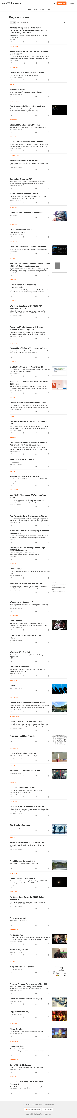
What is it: (13, 638)
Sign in (71, 3)
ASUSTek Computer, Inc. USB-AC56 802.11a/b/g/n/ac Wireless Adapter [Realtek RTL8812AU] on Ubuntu (29, 30)
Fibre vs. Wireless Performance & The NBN (28, 984)
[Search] (50, 3)
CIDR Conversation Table (21, 230)
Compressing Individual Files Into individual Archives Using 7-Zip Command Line (29, 443)
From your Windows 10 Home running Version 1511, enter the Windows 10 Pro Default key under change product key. (29, 427)
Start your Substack (33, 1109)
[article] (38, 35)
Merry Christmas (17, 1029)
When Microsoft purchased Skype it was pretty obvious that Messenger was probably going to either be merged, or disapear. (29, 810)
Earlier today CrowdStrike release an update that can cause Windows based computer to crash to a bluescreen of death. (29, 145)
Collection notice (49, 1105)
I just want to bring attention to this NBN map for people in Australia (29, 164)
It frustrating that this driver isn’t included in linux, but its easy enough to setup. (28, 36)
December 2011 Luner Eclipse (22, 878)
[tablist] (19, 22)
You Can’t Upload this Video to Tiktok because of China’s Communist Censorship (30, 265)
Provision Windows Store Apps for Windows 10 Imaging (29, 382)
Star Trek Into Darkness (20, 825)
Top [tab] (18, 22)
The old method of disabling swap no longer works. (26, 75)
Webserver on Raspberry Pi (22, 602)
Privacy (35, 1105)
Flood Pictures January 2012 (22, 861)
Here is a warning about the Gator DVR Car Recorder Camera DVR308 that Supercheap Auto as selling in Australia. (29, 706)
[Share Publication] (54, 3)
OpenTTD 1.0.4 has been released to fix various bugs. (27, 1067)
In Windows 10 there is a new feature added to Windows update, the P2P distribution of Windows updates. (28, 587)
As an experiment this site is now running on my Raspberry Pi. (29, 605)
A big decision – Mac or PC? (22, 967)
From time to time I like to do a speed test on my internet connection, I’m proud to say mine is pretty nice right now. (29, 1050)
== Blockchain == (15, 462)
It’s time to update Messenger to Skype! (27, 806)
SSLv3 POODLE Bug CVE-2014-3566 (26, 635)
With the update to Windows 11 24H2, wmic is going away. (29, 127)
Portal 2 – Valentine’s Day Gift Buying (26, 999)
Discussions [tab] (24, 22)
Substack (29, 1114)
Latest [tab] (13, 22)
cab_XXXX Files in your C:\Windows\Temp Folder (28, 496)
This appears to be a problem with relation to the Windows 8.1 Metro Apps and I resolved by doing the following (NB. (29, 537)
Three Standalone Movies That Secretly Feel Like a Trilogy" (29, 52)
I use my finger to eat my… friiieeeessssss (28, 212)
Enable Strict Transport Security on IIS (26, 367)
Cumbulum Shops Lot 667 (21, 179)
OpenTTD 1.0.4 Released (20, 1065)
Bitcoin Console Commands (22, 459)
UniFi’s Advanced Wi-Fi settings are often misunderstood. (28, 249)
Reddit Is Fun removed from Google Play (27, 842)
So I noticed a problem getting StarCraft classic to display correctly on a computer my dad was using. (28, 110)
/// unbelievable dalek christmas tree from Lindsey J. (27, 1032)
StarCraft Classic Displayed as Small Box (27, 106)
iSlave (12, 685)
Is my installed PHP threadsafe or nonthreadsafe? (24, 286)
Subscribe (61, 3)
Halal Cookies (16, 621)
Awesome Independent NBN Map (24, 160)
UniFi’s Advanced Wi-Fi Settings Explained (28, 246)
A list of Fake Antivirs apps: (18, 921)
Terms (41, 1105)
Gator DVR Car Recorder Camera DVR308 (28, 703)
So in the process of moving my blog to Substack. (26, 92)
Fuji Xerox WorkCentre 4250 (22, 788)
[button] (29, 9)
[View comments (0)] (23, 42)
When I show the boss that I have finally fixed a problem (28, 756)
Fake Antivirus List (18, 918)
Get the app (48, 1109)
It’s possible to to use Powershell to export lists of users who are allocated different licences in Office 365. (29, 352)
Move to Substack (17, 89)
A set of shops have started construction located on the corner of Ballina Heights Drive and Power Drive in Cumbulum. (27, 183)
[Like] (11, 42)
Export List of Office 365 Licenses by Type (28, 348)
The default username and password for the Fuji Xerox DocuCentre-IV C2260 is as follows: (27, 903)
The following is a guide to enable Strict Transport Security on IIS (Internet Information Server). (30, 370)
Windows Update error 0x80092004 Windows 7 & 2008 (26, 307)
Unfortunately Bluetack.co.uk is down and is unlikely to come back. (29, 572)
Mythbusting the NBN (19, 949)
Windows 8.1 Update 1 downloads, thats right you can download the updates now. (27, 670)
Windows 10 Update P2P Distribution (26, 583)
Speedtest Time (16, 1046)
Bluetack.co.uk (16, 569)
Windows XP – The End (20, 652)
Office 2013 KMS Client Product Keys (26, 721)
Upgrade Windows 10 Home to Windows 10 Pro (28, 422)
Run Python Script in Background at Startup (29, 516)
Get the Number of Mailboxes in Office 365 (28, 403)
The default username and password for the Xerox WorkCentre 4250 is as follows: (26, 791)
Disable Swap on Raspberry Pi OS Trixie (27, 72)
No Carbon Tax (16, 935)
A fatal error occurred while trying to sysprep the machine (29, 532)
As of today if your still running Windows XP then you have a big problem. (29, 656)
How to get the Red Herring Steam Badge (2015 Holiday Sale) (27, 549)
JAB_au (17, 39)
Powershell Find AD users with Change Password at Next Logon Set (26, 328)
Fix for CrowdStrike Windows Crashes (26, 142)
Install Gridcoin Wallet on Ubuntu (24, 194)
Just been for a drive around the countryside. (24, 864)
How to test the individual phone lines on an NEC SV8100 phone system (28, 480)
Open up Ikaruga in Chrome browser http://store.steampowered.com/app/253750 (24, 554)
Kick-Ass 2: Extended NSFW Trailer (25, 770)
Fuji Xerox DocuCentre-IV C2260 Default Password (27, 898)
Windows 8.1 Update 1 (19, 667)
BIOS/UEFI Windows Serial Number (25, 125)
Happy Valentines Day (19, 1012)
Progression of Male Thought (22, 736)
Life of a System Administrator (23, 753)
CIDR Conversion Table (17, 232)
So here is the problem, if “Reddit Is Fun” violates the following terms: (27, 846)
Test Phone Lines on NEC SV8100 (24, 476)
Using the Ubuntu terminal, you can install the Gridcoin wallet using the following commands (28, 197)
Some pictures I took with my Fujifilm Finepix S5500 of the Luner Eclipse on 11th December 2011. (29, 882)
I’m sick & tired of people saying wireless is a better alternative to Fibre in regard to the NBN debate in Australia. (29, 987)
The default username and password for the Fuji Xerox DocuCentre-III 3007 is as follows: (27, 1088)
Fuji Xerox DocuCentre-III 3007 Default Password (26, 1083)
